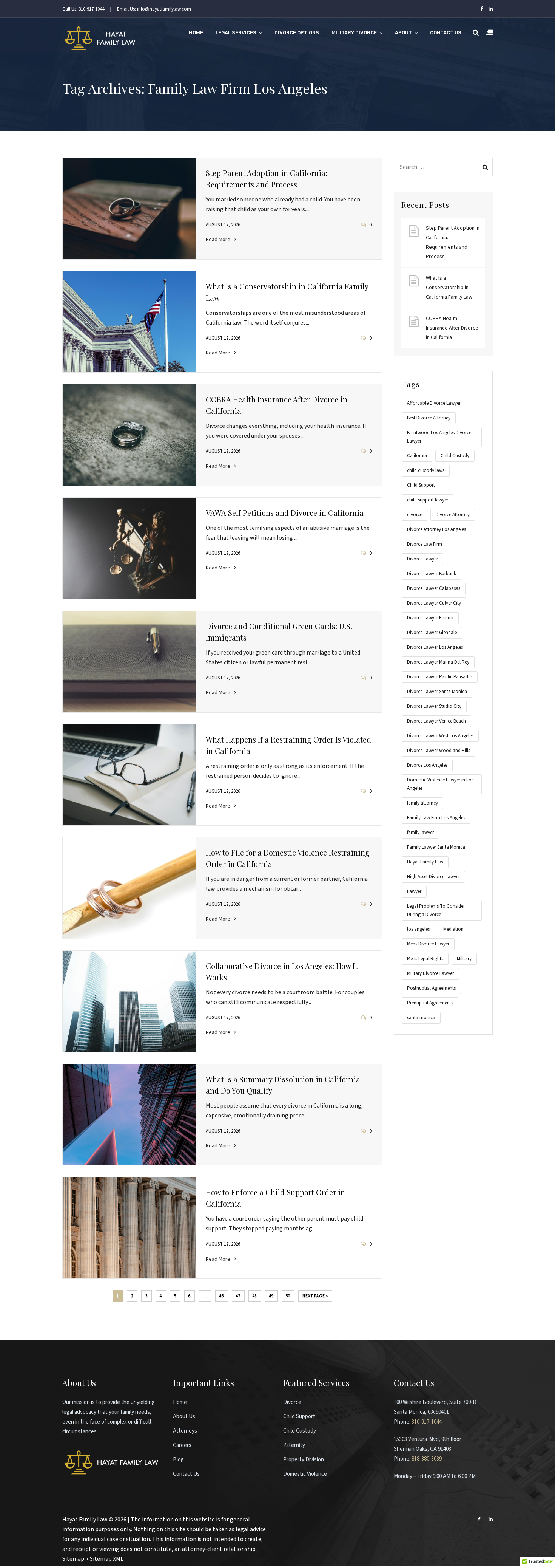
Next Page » (315, 1296)
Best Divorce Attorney (428, 418)
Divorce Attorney (453, 514)
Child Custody (455, 455)
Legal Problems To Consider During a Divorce (436, 910)
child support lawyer (427, 500)
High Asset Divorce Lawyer (433, 876)
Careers (182, 1445)
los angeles (418, 929)
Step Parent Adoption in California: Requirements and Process (452, 242)
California (417, 455)
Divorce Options (296, 33)
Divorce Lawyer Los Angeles (435, 647)
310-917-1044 (427, 1422)
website (204, 1519)
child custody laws (425, 470)
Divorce (292, 1402)
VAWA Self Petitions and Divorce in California (285, 513)
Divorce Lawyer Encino (430, 617)
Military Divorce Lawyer (430, 973)
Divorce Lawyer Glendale (432, 632)
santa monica (421, 1017)
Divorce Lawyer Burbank (431, 573)
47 (238, 1296)
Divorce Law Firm (424, 544)
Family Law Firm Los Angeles (436, 817)
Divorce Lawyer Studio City (434, 706)
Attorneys (185, 1431)
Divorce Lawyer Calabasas (433, 588)
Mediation (453, 929)
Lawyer (414, 891)
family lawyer (420, 832)
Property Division (303, 1460)
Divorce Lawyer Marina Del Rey (438, 662)
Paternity (294, 1445)
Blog (178, 1460)
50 (288, 1296)
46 (221, 1296)
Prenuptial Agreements (430, 1003)
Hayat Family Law (425, 862)
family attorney (422, 803)
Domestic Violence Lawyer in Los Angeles (440, 784)
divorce (414, 514)
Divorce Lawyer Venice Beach (436, 721)
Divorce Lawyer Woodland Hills (438, 750)
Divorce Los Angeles (427, 765)
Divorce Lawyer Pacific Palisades (439, 676)
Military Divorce (354, 33)
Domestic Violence (305, 1474)
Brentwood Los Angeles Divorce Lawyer (439, 436)
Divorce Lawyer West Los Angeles (440, 735)
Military (464, 958)
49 (271, 1296)
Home (196, 33)
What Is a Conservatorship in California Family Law (449, 287)
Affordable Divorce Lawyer (434, 403)
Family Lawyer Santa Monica (436, 847)
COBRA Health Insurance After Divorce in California (452, 328)
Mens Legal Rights (425, 958)
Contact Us (445, 33)
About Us (184, 1417)
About (403, 33)
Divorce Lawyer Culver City (434, 603)
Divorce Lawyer (422, 559)
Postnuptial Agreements (431, 988)
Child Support (421, 485)
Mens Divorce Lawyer (428, 944)
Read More (218, 239)
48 (255, 1296)
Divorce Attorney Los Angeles (436, 529)
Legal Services (236, 33)
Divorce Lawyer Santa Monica (437, 691)
